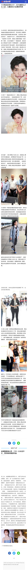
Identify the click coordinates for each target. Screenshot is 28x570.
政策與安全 (10, 564)
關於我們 (5, 564)
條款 (13, 564)
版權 (17, 564)
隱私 (15, 564)
